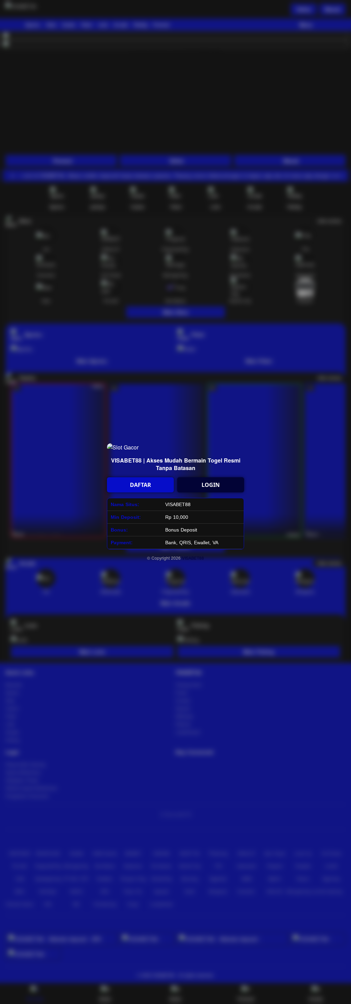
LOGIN (211, 485)
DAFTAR (140, 485)
